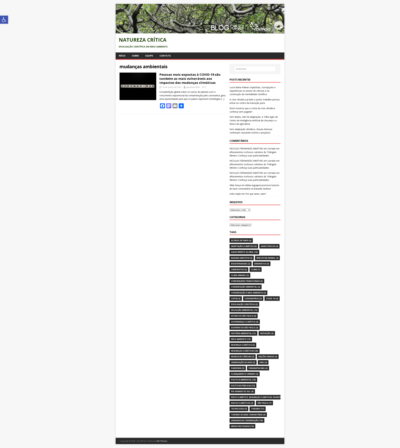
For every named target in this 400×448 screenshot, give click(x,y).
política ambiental (243, 379)
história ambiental (243, 333)
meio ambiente (240, 339)
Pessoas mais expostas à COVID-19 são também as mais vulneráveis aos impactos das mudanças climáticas (189, 78)
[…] (222, 98)
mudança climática (243, 345)
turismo (257, 408)
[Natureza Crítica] (200, 31)
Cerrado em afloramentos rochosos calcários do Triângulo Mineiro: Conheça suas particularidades (255, 152)
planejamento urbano (244, 374)
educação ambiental (244, 310)
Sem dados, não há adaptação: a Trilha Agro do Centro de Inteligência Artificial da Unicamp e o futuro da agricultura (254, 120)
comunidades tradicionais (247, 281)
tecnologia (239, 408)
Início (122, 55)
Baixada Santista (241, 258)
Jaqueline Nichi (193, 87)
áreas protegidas (242, 426)
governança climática (244, 321)
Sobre (135, 55)
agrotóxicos (269, 246)
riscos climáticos (242, 403)
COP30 (235, 298)
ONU (263, 362)
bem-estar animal (267, 258)
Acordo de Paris (241, 240)
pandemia (237, 368)
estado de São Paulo (243, 316)
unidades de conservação (247, 420)
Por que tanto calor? (255, 193)
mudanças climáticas (244, 351)
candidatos (239, 269)
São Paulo (264, 403)
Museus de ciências (242, 356)
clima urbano (240, 275)
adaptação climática (244, 246)
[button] (4, 20)
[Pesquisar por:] (255, 69)
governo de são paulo (244, 327)
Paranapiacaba (258, 368)
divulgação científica (244, 304)
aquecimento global (244, 252)
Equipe (149, 55)
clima (255, 269)
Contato (165, 55)
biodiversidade (240, 263)
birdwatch (261, 263)
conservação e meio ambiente (248, 292)
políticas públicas (243, 385)
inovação (266, 333)
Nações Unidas (267, 356)
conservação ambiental (245, 287)
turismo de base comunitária (248, 414)
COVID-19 (272, 298)
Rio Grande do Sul (242, 391)
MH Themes (162, 441)
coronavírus (253, 298)
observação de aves (243, 362)
